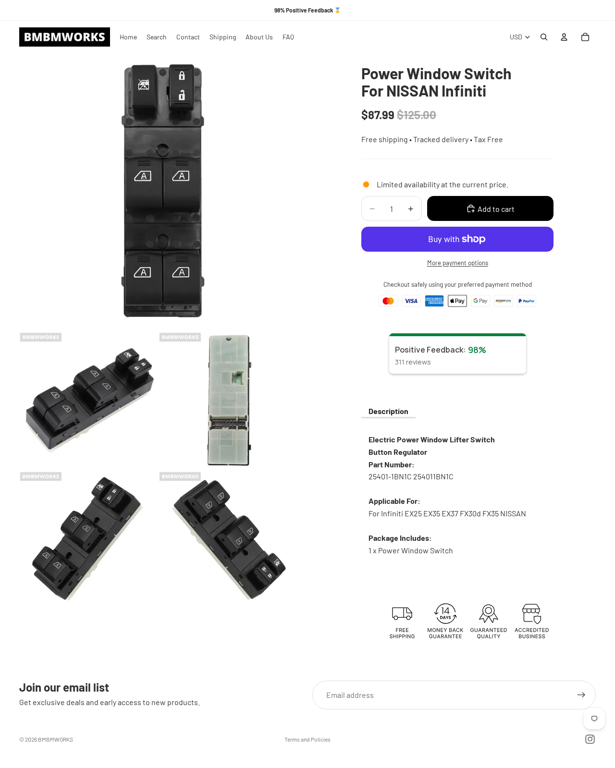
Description (388, 410)
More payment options (457, 263)
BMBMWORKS (55, 739)
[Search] (543, 37)
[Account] (564, 37)
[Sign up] (581, 695)
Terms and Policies (307, 739)
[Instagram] (590, 739)
